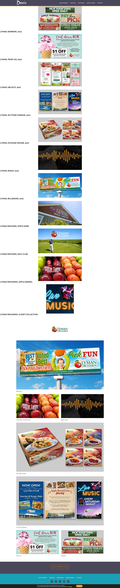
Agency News (70, 578)
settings (70, 586)
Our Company (42, 578)
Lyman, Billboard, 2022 (12, 198)
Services (52, 578)
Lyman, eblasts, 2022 (10, 87)
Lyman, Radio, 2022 (9, 171)
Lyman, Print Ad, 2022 (11, 59)
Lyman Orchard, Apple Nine (14, 226)
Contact (79, 578)
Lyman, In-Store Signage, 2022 (15, 115)
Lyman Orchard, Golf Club (14, 254)
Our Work (60, 578)
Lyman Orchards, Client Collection (19, 314)
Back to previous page (60, 567)
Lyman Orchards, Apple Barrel (16, 282)
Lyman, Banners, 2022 (11, 31)
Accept (79, 586)
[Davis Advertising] (21, 3)
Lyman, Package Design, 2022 (14, 143)
